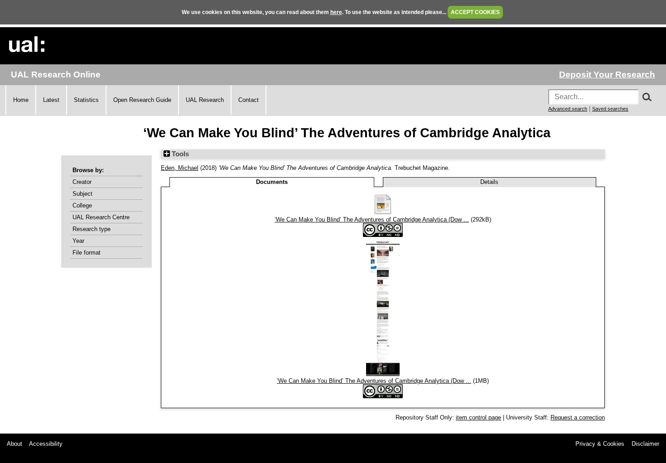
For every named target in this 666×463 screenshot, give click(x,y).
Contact (248, 99)
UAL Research (205, 99)
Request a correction (577, 417)
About (14, 443)
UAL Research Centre (101, 217)
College (82, 205)
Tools (179, 154)
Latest (51, 99)
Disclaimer (645, 443)
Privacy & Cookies (599, 443)
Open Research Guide (142, 99)
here (336, 12)
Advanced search (567, 108)
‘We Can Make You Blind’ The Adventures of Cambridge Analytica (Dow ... (372, 219)
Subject (82, 193)
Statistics (86, 99)
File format (86, 252)
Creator (82, 181)
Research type (91, 229)
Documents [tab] (272, 181)
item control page (478, 417)
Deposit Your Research (607, 74)
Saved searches (610, 108)
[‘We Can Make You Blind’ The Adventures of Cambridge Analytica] (383, 212)
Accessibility (46, 443)
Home (21, 99)
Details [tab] (489, 181)
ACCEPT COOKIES (475, 12)
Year (78, 240)
